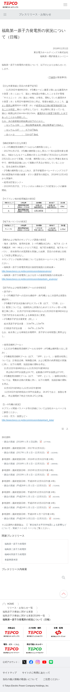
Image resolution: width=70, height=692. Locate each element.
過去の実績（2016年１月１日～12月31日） (31, 463)
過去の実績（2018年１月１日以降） (28, 441)
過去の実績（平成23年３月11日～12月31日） (32, 518)
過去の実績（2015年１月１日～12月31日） (31, 474)
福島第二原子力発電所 (15, 549)
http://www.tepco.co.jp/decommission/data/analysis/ (27, 271)
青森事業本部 (11, 559)
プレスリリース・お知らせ (35, 14)
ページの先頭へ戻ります (63, 594)
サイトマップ (10, 672)
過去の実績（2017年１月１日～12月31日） (31, 452)
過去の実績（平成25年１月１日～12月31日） (32, 496)
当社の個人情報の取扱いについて (20, 679)
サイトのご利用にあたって (36, 672)
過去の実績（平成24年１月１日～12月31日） (32, 507)
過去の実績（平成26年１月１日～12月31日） (32, 485)
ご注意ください (51, 679)
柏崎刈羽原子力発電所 (15, 554)
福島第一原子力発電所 (15, 544)
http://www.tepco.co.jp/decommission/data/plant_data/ (28, 420)
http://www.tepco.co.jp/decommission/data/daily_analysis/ (29, 279)
